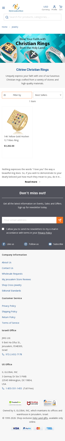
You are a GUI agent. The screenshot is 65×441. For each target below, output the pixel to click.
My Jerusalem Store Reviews (16, 279)
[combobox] (32, 17)
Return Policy (8, 317)
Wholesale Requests (12, 273)
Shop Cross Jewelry (11, 284)
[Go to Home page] (16, 8)
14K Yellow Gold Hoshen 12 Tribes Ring (16, 138)
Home (4, 27)
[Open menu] (3, 8)
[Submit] (7, 17)
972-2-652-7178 (14, 354)
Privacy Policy (45, 232)
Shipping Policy (9, 311)
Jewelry (15, 27)
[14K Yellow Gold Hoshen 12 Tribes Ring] (17, 121)
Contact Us (7, 268)
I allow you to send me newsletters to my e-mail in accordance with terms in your (32, 230)
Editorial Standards (11, 290)
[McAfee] (32, 403)
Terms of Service (10, 322)
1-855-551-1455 (14, 388)
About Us (6, 262)
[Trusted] (15, 403)
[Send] (59, 220)
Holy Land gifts (40, 418)
